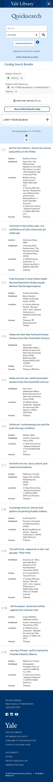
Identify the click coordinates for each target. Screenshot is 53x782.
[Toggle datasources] (36, 57)
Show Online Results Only (27, 109)
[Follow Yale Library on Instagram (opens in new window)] (11, 714)
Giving (9, 757)
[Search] (43, 35)
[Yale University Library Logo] (26, 4)
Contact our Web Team (18, 745)
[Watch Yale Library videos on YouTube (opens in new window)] (16, 714)
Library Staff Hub (14, 765)
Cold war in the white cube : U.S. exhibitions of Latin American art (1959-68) (27, 229)
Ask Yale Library (14, 732)
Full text (28, 366)
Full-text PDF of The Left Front (31, 574)
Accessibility (12, 752)
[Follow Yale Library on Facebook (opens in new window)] (7, 714)
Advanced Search (24, 43)
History (15, 78)
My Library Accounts (17, 736)
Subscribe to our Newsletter (21, 741)
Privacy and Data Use (17, 761)
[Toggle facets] (47, 119)
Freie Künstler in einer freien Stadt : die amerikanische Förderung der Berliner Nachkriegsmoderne (28, 282)
